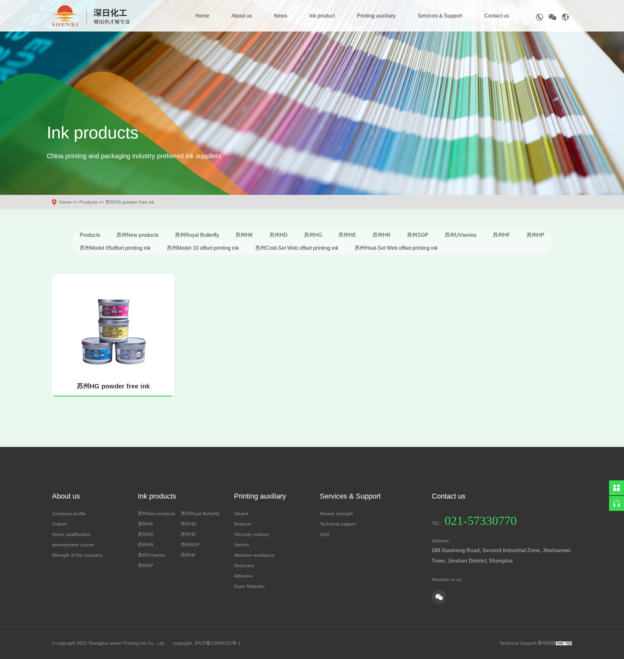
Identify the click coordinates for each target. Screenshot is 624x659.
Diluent (241, 513)
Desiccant (244, 565)
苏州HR (381, 235)
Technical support (338, 523)
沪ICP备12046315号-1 (217, 643)
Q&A (324, 534)
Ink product (322, 16)
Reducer (243, 523)
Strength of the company (77, 555)
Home (202, 16)
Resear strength (336, 513)
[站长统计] (564, 643)
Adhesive (243, 575)
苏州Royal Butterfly (197, 235)
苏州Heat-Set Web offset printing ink (396, 248)
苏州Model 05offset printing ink (115, 248)
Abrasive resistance (254, 555)
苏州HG (313, 235)
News (280, 16)
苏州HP (535, 235)
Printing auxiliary (376, 16)
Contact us (496, 16)
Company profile (69, 513)
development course (73, 544)
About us (241, 16)
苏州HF (501, 235)
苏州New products (137, 235)
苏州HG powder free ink (129, 202)
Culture (59, 523)
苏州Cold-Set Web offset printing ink (296, 248)
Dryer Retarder (249, 586)
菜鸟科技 (547, 643)
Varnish (241, 544)
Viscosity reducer (251, 534)
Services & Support (440, 16)
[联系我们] (616, 487)
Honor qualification (71, 534)
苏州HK (244, 235)
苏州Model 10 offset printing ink (203, 248)
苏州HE (347, 235)
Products (88, 202)
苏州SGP (417, 235)
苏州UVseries (460, 235)
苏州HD (278, 235)
